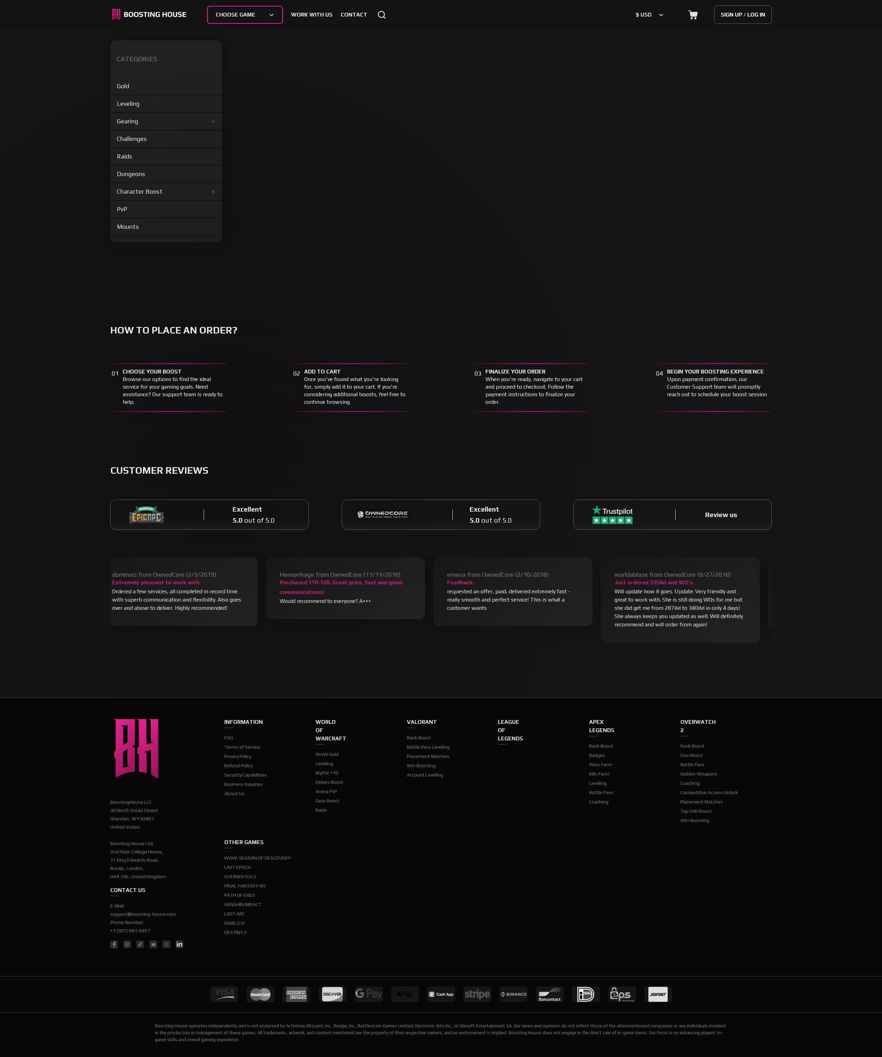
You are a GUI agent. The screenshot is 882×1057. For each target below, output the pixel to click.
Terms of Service (242, 747)
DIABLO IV (234, 923)
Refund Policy (238, 765)
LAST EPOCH (237, 867)
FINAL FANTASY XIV (245, 886)
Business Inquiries (243, 784)
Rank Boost (419, 737)
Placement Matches (428, 756)
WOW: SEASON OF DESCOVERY (257, 858)
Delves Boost (329, 782)
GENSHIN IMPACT (242, 904)
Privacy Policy (237, 756)
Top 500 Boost (696, 811)
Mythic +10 (327, 773)
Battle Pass (601, 792)
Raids (321, 810)
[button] (693, 14)
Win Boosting (421, 765)
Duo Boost (691, 755)
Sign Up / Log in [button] (743, 14)
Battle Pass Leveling (428, 747)
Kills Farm (599, 774)
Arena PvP (326, 791)
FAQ (228, 737)
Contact (354, 14)
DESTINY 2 (235, 932)
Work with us (311, 14)
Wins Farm (600, 764)
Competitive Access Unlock (709, 792)
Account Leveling (425, 775)
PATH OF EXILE (239, 895)
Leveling (324, 763)
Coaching (598, 801)
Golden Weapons (698, 774)
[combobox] (216, 14)
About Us (234, 793)
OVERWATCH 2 (240, 876)
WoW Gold (327, 754)
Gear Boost (327, 800)
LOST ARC (234, 913)
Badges (597, 755)
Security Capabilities (245, 775)
